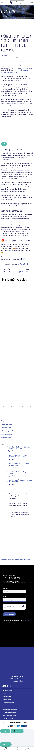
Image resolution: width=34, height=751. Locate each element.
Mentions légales (8, 690)
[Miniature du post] (4, 496)
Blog (7, 16)
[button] (31, 55)
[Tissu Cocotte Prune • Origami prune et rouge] (3, 466)
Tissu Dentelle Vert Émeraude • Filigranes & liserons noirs (19, 456)
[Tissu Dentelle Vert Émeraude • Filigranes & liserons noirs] (3, 457)
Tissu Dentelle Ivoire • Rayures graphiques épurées (19, 447)
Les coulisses (6, 427)
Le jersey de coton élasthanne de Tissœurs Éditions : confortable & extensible (19, 514)
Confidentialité (7, 696)
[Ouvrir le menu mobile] (2, 2)
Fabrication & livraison (10, 715)
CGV (4, 693)
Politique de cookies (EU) (11, 703)
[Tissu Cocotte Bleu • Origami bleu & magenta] (3, 474)
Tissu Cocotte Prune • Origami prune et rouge (18, 464)
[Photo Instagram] (6, 531)
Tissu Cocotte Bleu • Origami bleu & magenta (20, 472)
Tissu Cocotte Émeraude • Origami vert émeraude (20, 480)
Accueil (2, 16)
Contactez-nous (7, 700)
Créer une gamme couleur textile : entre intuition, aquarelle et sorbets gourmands (20, 496)
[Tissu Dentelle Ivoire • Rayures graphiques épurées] (3, 449)
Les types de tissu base (10, 709)
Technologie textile (8, 431)
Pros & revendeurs (8, 718)
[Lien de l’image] (17, 660)
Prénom (5, 588)
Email (4, 596)
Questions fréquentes (9, 712)
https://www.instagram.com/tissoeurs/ (16, 559)
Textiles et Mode (6, 437)
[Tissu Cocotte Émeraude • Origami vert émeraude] (3, 482)
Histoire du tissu (7, 424)
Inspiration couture (7, 434)
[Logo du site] (17, 2)
